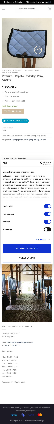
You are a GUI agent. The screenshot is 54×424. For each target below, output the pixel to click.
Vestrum (43, 140)
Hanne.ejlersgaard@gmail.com (20, 342)
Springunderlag (10, 72)
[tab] (27, 158)
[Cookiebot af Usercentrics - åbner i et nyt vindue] (40, 163)
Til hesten (16, 70)
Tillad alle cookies (27, 248)
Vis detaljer (41, 240)
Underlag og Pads (32, 70)
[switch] (47, 214)
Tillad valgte (27, 258)
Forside (5, 70)
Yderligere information (15, 158)
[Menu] (3, 9)
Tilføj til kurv (12, 111)
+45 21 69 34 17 (12, 345)
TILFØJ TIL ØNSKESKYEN (17, 121)
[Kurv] (50, 9)
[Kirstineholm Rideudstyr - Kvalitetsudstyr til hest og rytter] (27, 9)
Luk (49, 2)
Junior (25, 140)
